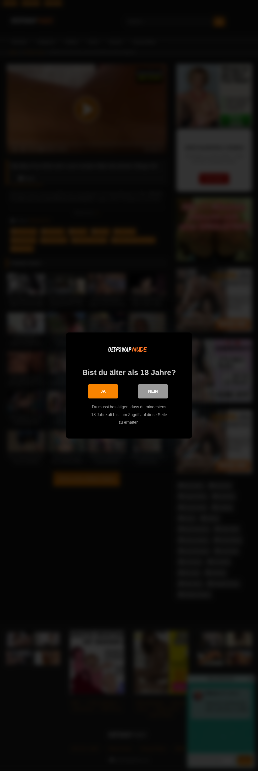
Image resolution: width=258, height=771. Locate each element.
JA (103, 391)
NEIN (153, 391)
